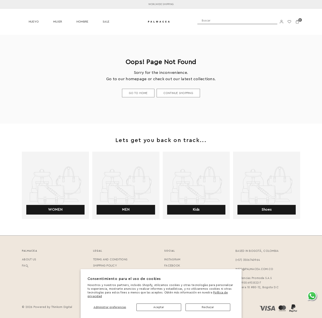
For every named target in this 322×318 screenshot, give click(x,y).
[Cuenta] (281, 21)
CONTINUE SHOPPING (178, 93)
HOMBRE (82, 21)
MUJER (57, 21)
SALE (106, 21)
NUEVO (34, 21)
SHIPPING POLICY (105, 265)
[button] (297, 21)
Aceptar (158, 307)
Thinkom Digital (61, 307)
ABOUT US (29, 259)
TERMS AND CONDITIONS (110, 259)
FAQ (25, 265)
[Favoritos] (289, 21)
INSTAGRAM (172, 259)
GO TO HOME (138, 93)
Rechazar (208, 307)
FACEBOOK (172, 265)
